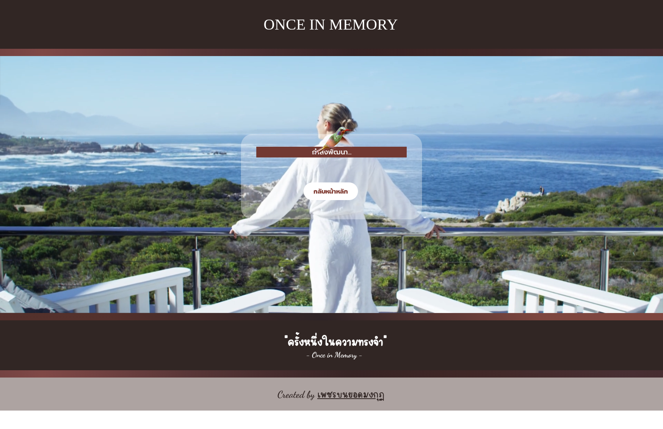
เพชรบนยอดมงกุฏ (350, 393)
